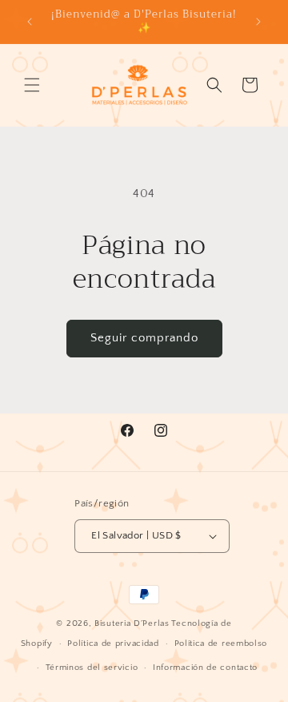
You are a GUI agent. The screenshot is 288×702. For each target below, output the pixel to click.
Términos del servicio (92, 667)
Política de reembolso (221, 643)
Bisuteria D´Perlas (132, 623)
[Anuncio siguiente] (258, 21)
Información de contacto (205, 667)
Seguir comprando (144, 338)
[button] (32, 85)
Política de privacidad (112, 643)
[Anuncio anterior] (29, 21)
